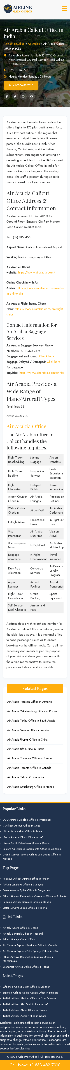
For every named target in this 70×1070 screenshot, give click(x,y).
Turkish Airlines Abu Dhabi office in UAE (25, 1004)
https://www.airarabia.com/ (36, 272)
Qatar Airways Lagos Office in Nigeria (25, 908)
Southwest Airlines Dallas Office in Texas (26, 967)
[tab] (64, 8)
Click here (53, 362)
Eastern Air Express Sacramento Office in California (32, 849)
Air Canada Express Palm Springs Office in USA (30, 951)
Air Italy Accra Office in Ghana (20, 928)
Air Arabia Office (26, 426)
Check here (46, 356)
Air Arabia (34, 44)
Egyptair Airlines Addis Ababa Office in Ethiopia (30, 993)
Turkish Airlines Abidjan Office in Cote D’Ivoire (29, 998)
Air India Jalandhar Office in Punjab (23, 831)
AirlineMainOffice (14, 44)
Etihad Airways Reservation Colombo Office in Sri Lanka (35, 896)
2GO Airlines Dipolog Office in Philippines (27, 820)
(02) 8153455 (17, 70)
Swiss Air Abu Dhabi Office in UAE (23, 837)
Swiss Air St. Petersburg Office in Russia (26, 843)
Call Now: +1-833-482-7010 (35, 1065)
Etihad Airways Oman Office (19, 939)
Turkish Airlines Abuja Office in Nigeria (25, 1010)
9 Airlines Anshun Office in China (21, 826)
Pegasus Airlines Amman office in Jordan (26, 879)
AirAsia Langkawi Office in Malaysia (23, 885)
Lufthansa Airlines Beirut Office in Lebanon (26, 987)
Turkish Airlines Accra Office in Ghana (24, 1016)
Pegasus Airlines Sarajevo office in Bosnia (27, 902)
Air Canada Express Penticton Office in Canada (30, 945)
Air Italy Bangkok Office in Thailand (23, 934)
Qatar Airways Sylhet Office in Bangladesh (27, 890)
